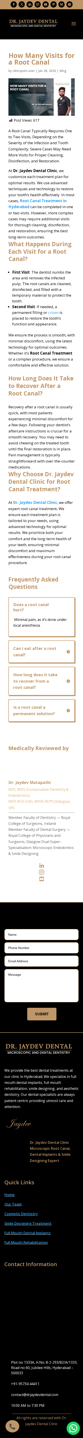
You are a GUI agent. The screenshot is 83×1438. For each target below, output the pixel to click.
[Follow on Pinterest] (53, 4)
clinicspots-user (24, 71)
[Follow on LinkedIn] (30, 4)
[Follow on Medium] (61, 4)
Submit (42, 1014)
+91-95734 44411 (25, 1383)
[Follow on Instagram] (38, 4)
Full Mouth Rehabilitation (26, 1242)
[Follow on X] (22, 4)
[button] (73, 1428)
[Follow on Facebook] (14, 4)
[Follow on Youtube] (45, 4)
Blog (63, 71)
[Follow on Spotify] (69, 4)
